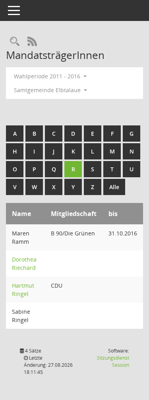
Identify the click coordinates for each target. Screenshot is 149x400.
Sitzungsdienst (113, 361)
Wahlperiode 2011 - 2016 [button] (48, 76)
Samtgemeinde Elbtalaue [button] (48, 90)
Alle (114, 187)
